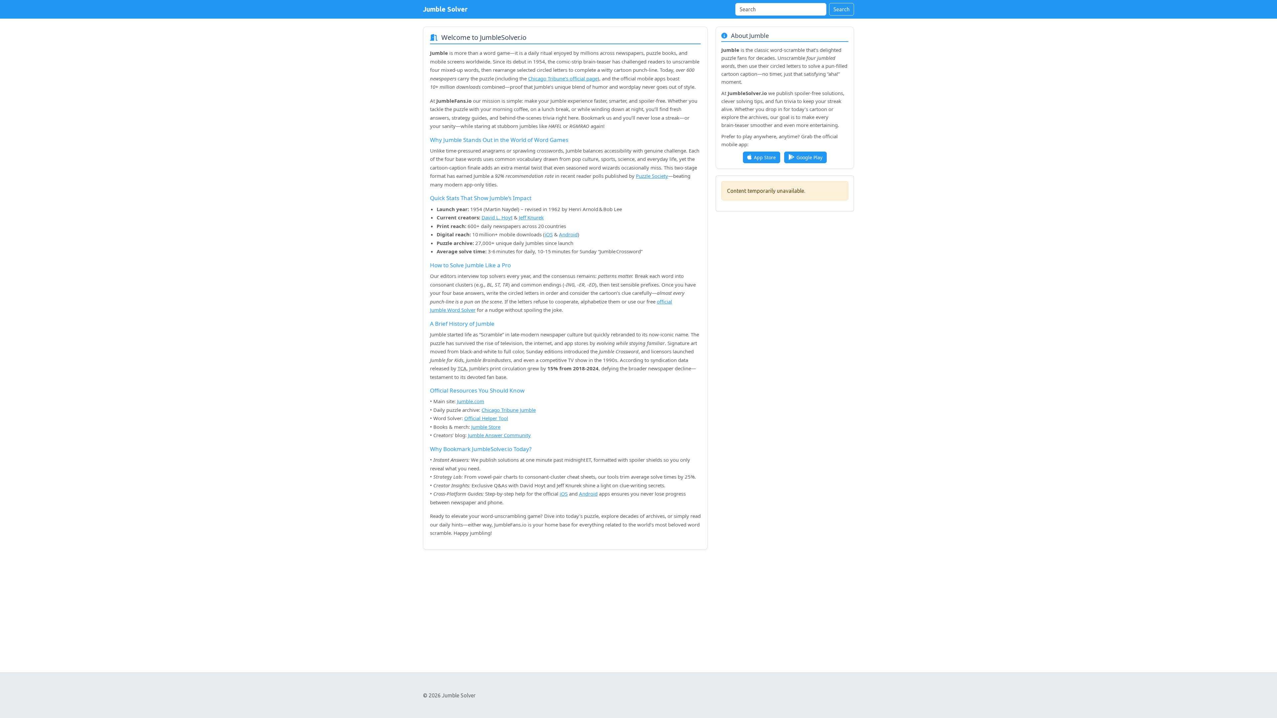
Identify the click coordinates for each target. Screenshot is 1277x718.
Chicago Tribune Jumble (509, 410)
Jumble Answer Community (499, 435)
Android (568, 234)
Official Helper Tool (486, 418)
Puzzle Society (652, 176)
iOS (549, 234)
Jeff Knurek (531, 217)
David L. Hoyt (497, 217)
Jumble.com (470, 401)
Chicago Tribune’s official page (563, 78)
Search (841, 9)
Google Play (809, 157)
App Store (765, 157)
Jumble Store (485, 426)
